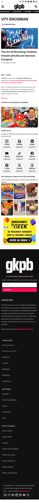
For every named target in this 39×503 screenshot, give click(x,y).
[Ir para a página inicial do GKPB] (19, 6)
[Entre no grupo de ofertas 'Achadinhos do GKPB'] (19, 231)
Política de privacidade (10, 449)
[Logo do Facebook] (13, 495)
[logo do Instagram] (5, 495)
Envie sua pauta (8, 345)
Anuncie (5, 363)
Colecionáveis (17, 11)
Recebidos (6, 357)
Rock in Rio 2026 (5, 11)
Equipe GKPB (7, 437)
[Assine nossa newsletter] (20, 2)
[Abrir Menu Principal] (2, 6)
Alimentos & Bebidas (9, 400)
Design (4, 406)
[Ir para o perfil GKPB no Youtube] (31, 1)
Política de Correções (9, 473)
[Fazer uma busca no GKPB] (36, 6)
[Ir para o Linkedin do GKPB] (28, 1)
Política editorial (7, 467)
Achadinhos (6, 381)
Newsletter (6, 375)
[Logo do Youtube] (24, 495)
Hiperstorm (25, 491)
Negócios (5, 394)
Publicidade (6, 412)
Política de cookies (8, 455)
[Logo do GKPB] (19, 266)
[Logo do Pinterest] (20, 495)
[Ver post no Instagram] (7, 191)
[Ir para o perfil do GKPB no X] (36, 1)
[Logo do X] (28, 495)
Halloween (27, 11)
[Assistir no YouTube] (19, 117)
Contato (5, 443)
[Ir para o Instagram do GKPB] (23, 1)
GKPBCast (6, 369)
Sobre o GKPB (7, 431)
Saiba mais (4, 98)
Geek (4, 418)
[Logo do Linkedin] (16, 495)
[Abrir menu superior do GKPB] (2, 2)
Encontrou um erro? (9, 351)
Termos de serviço (8, 461)
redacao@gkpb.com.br (24, 329)
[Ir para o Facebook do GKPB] (33, 1)
